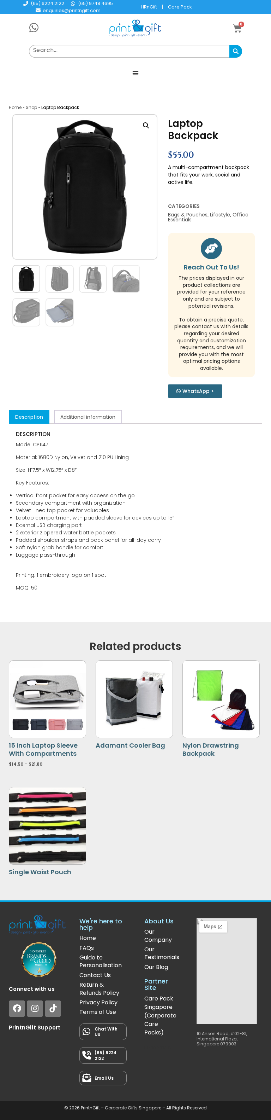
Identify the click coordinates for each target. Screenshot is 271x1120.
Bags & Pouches (187, 214)
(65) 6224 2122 (105, 1055)
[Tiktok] (53, 1008)
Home (15, 107)
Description (29, 416)
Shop (31, 107)
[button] (135, 73)
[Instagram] (35, 1008)
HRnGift (149, 7)
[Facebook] (17, 1008)
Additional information (87, 416)
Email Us (104, 1078)
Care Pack (180, 7)
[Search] (235, 51)
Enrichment (158, 1047)
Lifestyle (220, 214)
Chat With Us (106, 1032)
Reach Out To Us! (211, 267)
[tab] (29, 417)
